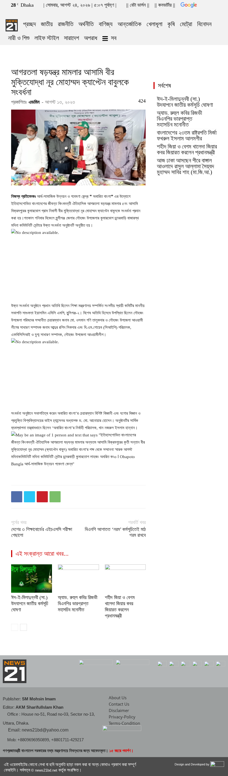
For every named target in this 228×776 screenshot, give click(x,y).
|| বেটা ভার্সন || (137, 5)
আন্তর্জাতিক (130, 24)
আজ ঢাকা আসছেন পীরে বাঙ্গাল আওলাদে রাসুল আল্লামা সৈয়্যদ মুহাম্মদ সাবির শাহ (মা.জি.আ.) (185, 166)
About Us (118, 697)
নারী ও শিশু (18, 37)
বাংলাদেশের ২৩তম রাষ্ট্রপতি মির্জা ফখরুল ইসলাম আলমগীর (187, 136)
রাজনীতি (65, 24)
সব (114, 37)
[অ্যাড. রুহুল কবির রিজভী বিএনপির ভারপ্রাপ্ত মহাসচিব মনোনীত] (78, 578)
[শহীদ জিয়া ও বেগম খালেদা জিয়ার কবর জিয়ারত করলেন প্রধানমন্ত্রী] (125, 578)
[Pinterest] (42, 496)
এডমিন (34, 102)
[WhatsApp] (55, 496)
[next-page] (23, 627)
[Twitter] (209, 13)
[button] (191, 13)
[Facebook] (200, 13)
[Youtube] (218, 13)
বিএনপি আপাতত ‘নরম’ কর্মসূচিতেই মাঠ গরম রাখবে (115, 532)
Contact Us (119, 704)
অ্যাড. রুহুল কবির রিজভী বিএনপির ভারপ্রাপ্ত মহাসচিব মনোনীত (77, 603)
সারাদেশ (71, 37)
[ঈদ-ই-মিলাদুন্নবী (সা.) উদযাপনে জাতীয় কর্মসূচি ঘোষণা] (31, 578)
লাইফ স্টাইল (46, 37)
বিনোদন (204, 24)
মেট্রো (186, 24)
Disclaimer (119, 710)
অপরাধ (90, 37)
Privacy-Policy (122, 717)
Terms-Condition (124, 723)
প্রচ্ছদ (29, 24)
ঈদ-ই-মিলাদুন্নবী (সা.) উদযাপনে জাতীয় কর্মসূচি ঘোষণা (29, 603)
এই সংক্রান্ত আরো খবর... (42, 553)
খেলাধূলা (154, 24)
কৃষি (171, 24)
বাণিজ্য (106, 24)
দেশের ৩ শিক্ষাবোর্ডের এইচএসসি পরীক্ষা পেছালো (41, 532)
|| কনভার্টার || (165, 5)
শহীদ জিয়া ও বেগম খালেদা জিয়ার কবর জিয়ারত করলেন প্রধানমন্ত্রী (187, 149)
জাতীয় (47, 24)
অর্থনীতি (86, 24)
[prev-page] (14, 627)
